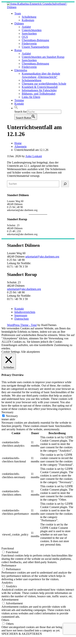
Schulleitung (29, 16)
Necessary (12, 415)
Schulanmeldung (31, 80)
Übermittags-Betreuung (35, 40)
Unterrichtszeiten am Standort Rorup (43, 56)
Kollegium (28, 20)
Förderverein (29, 43)
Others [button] (5, 620)
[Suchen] (65, 184)
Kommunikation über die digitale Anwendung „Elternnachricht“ (41, 75)
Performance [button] (8, 565)
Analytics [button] (7, 582)
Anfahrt (26, 26)
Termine (19, 100)
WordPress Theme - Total (22, 325)
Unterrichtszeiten (32, 30)
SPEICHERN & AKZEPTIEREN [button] (21, 633)
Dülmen (19, 23)
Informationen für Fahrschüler (39, 90)
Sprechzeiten (29, 33)
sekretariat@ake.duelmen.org (42, 256)
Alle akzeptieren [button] (30, 351)
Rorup (18, 50)
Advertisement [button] (9, 599)
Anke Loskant (33, 156)
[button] (16, 108)
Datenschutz (21, 318)
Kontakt (19, 103)
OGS (25, 36)
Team (17, 13)
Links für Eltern (31, 97)
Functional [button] (7, 548)
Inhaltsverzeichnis (24, 312)
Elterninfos (20, 70)
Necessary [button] (7, 412)
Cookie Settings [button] (10, 351)
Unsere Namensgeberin (35, 46)
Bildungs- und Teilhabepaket (38, 93)
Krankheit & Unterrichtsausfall (40, 87)
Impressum (20, 315)
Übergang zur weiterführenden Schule (44, 83)
